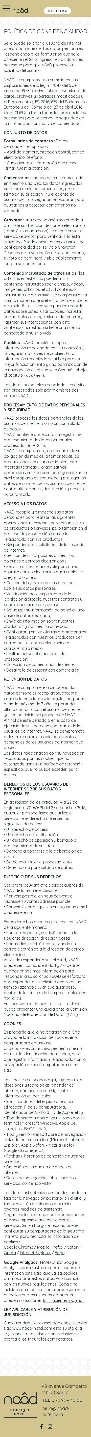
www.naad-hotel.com (32, 1328)
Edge (59, 1252)
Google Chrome (18, 1247)
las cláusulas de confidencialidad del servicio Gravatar (44, 244)
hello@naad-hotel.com (56, 1411)
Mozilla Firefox (50, 1247)
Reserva (57, 11)
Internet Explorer (35, 1252)
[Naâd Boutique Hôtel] (20, 9)
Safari (72, 1247)
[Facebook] (41, 1426)
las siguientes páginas (63, 1300)
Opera (10, 1252)
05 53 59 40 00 (67, 1400)
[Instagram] (50, 1426)
